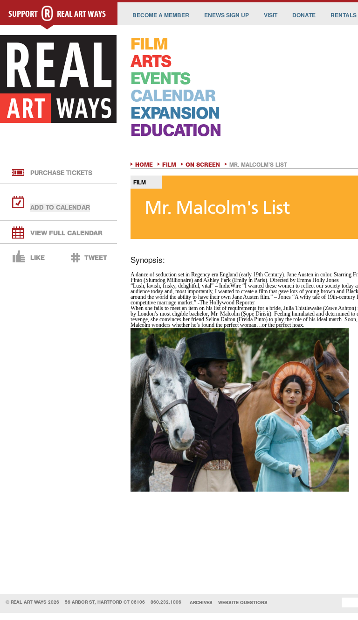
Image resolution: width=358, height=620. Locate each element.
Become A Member (160, 15)
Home (144, 165)
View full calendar (66, 233)
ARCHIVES (201, 602)
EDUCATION (176, 130)
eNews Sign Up (226, 15)
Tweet (95, 258)
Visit (270, 15)
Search (327, 602)
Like (37, 258)
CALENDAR (173, 96)
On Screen (203, 165)
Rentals (343, 15)
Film (169, 165)
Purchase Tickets (61, 173)
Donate (304, 15)
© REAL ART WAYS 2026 (32, 602)
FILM (149, 44)
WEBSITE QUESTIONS (243, 602)
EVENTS (160, 78)
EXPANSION (175, 113)
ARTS (151, 61)
